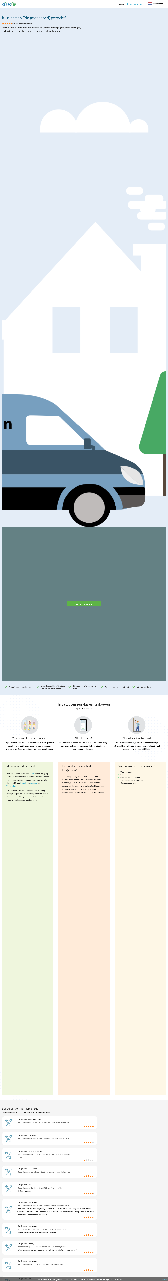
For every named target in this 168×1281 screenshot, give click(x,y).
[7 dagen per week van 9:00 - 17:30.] (114, 4)
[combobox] (157, 3)
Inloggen (121, 4)
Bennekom (24, 783)
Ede (32, 773)
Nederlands (158, 3)
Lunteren (33, 783)
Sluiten (164, 1279)
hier (79, 1279)
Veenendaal (11, 786)
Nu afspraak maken (84, 603)
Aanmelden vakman (137, 4)
